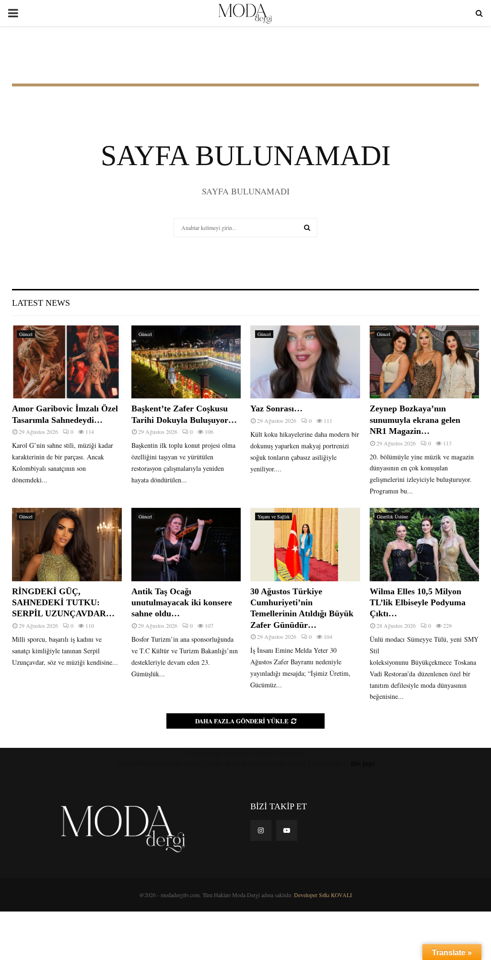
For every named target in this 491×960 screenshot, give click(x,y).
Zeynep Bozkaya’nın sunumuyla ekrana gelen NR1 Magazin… (415, 420)
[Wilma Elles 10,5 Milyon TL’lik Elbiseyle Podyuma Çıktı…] (424, 544)
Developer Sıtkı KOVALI (323, 895)
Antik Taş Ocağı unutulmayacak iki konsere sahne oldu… (181, 603)
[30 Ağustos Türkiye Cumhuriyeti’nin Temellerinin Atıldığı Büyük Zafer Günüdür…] (305, 544)
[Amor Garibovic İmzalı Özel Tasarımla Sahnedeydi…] (67, 361)
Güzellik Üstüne (392, 516)
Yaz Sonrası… (276, 408)
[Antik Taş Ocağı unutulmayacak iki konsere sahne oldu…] (186, 544)
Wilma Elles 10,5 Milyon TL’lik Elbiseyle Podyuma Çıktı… (418, 603)
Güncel (26, 334)
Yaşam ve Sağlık (273, 516)
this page (363, 763)
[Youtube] (286, 830)
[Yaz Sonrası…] (305, 361)
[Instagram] (260, 830)
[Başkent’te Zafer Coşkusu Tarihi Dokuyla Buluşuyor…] (186, 361)
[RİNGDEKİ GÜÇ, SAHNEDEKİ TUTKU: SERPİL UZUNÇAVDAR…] (67, 544)
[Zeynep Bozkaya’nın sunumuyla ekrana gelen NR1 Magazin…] (424, 361)
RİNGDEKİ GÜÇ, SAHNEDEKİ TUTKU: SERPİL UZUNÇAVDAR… (63, 603)
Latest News (41, 303)
